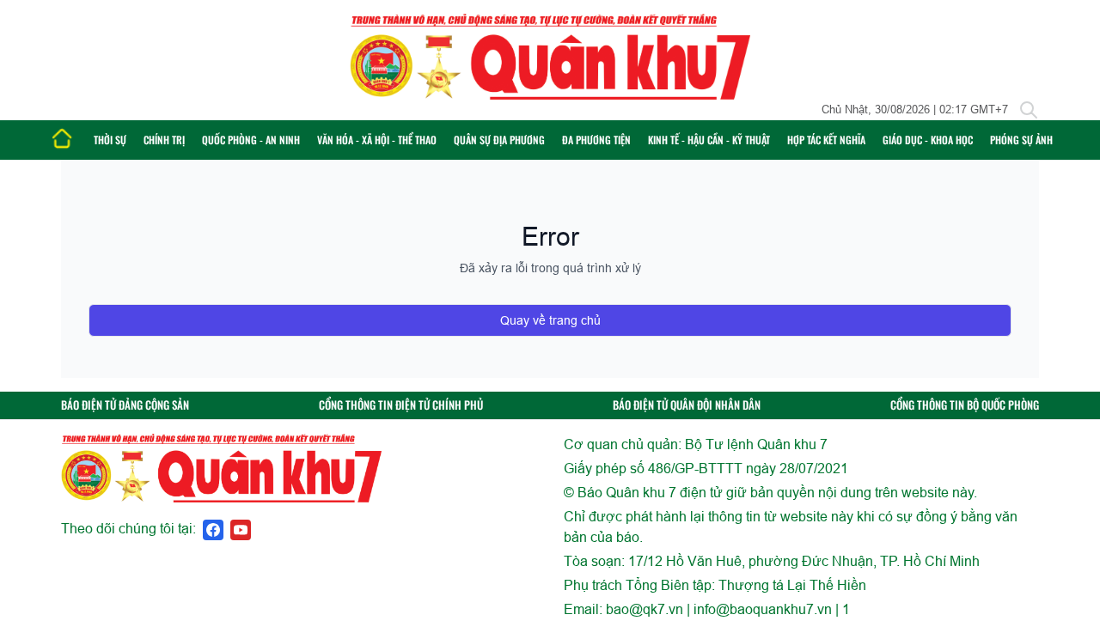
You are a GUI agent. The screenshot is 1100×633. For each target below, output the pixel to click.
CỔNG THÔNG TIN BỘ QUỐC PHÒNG (964, 405)
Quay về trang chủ (550, 320)
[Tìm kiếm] (1028, 110)
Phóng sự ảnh (1021, 139)
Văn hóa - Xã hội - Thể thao (377, 139)
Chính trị (164, 139)
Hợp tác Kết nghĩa (826, 139)
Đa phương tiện (596, 139)
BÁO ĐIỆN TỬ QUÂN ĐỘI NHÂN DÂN (687, 405)
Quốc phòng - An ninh (251, 139)
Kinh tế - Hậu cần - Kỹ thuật (709, 139)
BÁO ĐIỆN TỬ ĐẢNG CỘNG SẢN (125, 405)
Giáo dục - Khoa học (928, 139)
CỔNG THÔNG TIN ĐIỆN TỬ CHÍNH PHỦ (401, 405)
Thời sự (110, 139)
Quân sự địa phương (499, 139)
